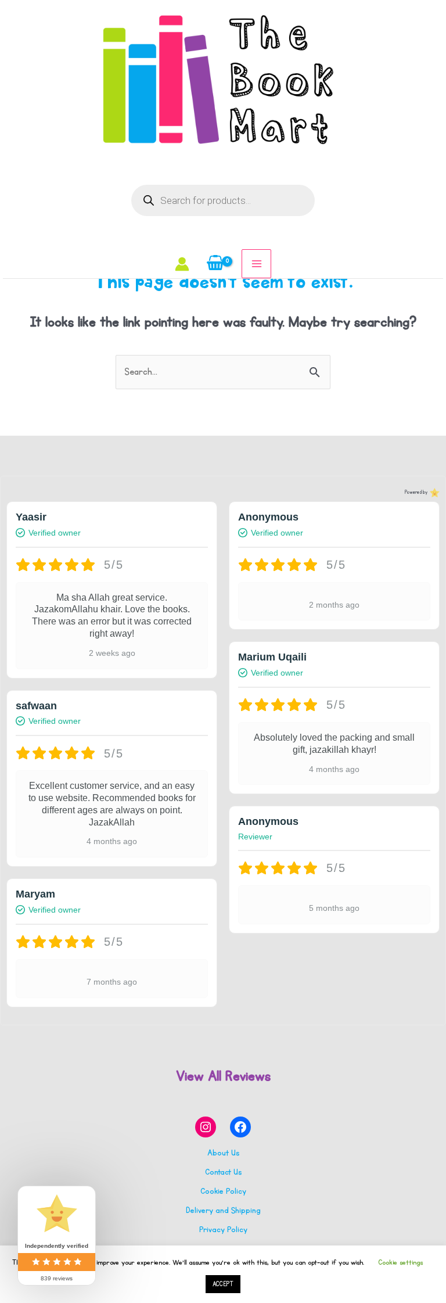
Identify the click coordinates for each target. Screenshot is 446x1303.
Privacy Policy (223, 1229)
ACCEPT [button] (223, 1284)
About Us (223, 1152)
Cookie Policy (223, 1191)
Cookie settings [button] (400, 1262)
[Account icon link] (182, 264)
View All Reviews (223, 1076)
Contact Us (223, 1172)
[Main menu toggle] (256, 263)
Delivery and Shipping (223, 1210)
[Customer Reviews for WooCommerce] (433, 492)
